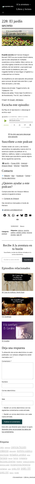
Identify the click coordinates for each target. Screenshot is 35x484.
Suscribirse (27, 260)
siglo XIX (16, 468)
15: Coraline (5, 341)
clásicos (20, 230)
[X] (9, 215)
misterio (19, 461)
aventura (7, 447)
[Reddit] (17, 215)
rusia (9, 469)
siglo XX (19, 235)
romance (3, 469)
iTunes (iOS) (15, 163)
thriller (16, 473)
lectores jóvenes (8, 461)
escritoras (4, 455)
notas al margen (28, 461)
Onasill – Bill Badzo (16, 100)
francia (10, 458)
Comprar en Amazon (11, 198)
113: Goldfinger (6, 317)
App (12, 176)
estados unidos (21, 232)
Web (3, 399)
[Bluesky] (21, 215)
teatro (12, 473)
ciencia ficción (18, 447)
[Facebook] (4, 215)
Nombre (5, 382)
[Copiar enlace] (17, 219)
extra (28, 455)
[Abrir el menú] (3, 12)
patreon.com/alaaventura (13, 210)
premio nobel (5, 465)
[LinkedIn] (26, 215)
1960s (2, 447)
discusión (12, 451)
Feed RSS (24, 166)
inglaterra (23, 458)
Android (24, 163)
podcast (4, 234)
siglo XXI (4, 472)
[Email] (30, 215)
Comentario (6, 361)
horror (15, 458)
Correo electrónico (8, 178)
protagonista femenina (20, 464)
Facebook (19, 176)
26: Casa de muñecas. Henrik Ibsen (13, 292)
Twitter (27, 176)
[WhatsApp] (13, 215)
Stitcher (17, 166)
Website (7, 176)
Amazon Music (7, 166)
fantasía (3, 458)
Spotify (6, 163)
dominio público (24, 451)
